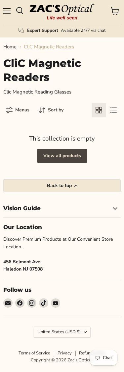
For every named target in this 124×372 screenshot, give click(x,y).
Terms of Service (34, 353)
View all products (62, 156)
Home (10, 47)
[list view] (113, 110)
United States (59, 332)
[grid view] (99, 110)
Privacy (65, 353)
